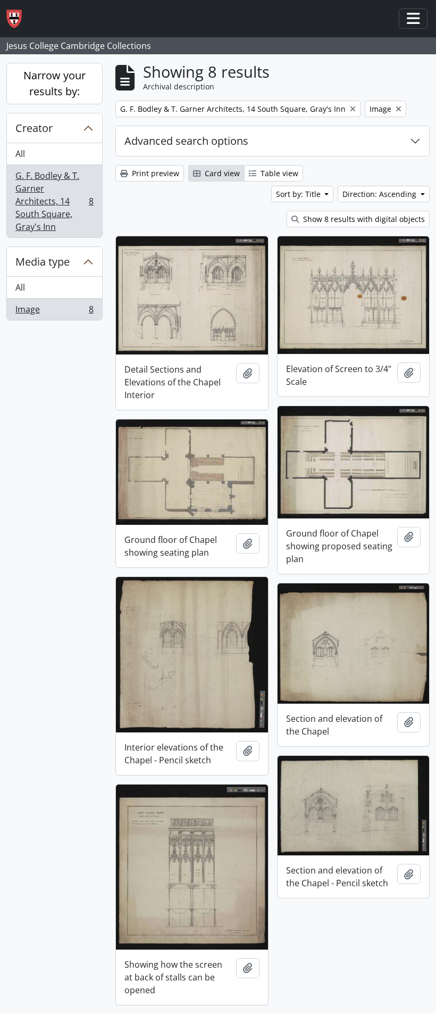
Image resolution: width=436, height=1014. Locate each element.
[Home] (18, 18)
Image (54, 311)
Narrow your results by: (54, 83)
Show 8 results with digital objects (363, 219)
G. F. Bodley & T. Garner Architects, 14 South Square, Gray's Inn (54, 201)
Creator (34, 128)
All (20, 154)
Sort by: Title (299, 194)
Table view (278, 173)
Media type (42, 261)
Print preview (154, 173)
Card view (221, 173)
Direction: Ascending (380, 194)
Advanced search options (186, 141)
